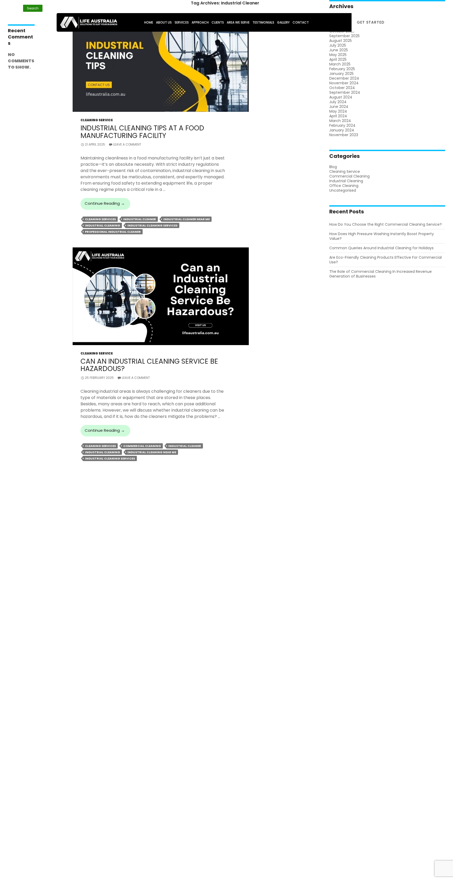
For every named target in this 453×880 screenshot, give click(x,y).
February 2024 (342, 125)
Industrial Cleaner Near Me (186, 219)
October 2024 (342, 87)
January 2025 (341, 73)
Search (13, 2)
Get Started (370, 22)
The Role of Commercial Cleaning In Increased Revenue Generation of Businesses (380, 274)
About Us (164, 22)
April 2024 (338, 116)
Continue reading (107, 205)
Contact (301, 22)
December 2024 (344, 78)
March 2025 (339, 64)
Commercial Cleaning (142, 446)
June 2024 (338, 106)
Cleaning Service (96, 120)
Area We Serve (238, 22)
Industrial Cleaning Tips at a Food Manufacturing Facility (142, 131)
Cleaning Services (100, 219)
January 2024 (341, 130)
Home (148, 22)
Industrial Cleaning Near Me (151, 452)
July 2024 (338, 101)
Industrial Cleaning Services (152, 225)
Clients (218, 22)
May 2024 (338, 111)
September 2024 (344, 92)
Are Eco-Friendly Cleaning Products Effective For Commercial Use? (385, 260)
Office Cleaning (343, 185)
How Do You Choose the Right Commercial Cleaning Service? (385, 224)
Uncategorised (342, 190)
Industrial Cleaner (139, 219)
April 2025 (338, 59)
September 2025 (344, 35)
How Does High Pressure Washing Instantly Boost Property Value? (381, 236)
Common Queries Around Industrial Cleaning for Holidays (381, 248)
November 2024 (344, 83)
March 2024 (340, 120)
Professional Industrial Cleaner (113, 232)
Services (182, 22)
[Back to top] (440, 867)
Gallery (283, 22)
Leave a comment (127, 144)
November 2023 (343, 134)
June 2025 (338, 50)
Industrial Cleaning (102, 225)
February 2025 (342, 68)
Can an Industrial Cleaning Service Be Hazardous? (149, 365)
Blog (333, 166)
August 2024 (340, 97)
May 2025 (338, 54)
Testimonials (263, 22)
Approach (200, 22)
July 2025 (337, 45)
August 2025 (340, 40)
